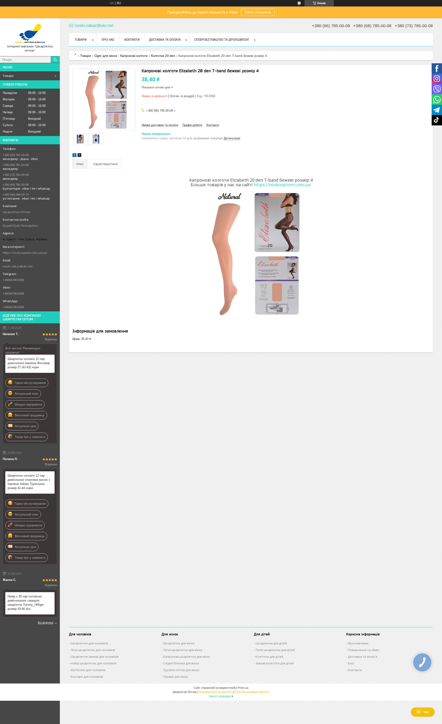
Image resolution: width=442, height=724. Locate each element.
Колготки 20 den (163, 56)
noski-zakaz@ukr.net (17, 266)
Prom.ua (243, 687)
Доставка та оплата (362, 656)
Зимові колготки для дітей (275, 663)
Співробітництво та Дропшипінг (221, 39)
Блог (351, 663)
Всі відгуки (45, 622)
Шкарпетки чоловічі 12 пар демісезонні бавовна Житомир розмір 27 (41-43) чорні (29, 363)
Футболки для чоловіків (88, 670)
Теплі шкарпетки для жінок (183, 650)
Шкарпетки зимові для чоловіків (95, 656)
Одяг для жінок (105, 56)
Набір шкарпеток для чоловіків (93, 663)
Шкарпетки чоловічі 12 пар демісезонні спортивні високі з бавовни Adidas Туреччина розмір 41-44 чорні (29, 482)
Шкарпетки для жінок (179, 643)
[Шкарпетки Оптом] (29, 33)
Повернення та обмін (363, 650)
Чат (426, 712)
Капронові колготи (134, 56)
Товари (8, 76)
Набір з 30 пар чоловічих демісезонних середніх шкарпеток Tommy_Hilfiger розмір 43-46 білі (26, 603)
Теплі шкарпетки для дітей (275, 650)
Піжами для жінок (175, 677)
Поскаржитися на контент (215, 692)
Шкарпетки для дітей (271, 643)
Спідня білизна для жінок (181, 663)
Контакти (132, 39)
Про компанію (358, 643)
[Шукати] (55, 59)
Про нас (108, 39)
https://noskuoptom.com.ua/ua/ (25, 253)
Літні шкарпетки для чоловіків (93, 650)
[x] (79, 156)
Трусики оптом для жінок (181, 670)
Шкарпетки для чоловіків (89, 643)
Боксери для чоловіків (87, 677)
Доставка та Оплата (165, 39)
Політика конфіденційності (251, 692)
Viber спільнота (258, 12)
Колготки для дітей (269, 656)
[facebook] (74, 156)
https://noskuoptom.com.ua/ (282, 184)
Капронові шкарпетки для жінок (186, 656)
